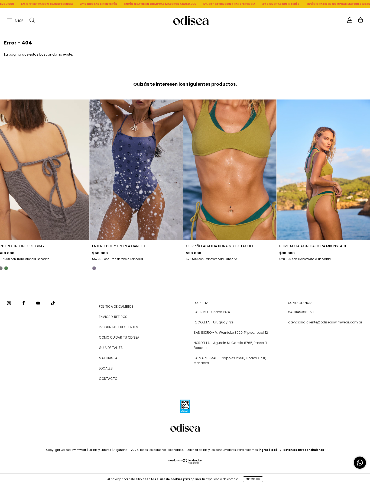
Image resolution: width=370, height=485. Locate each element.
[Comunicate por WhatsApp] (360, 463)
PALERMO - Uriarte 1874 (212, 312)
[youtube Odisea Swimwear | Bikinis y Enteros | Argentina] (38, 303)
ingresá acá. (268, 450)
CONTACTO (108, 378)
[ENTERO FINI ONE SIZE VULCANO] (6, 268)
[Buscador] (32, 20)
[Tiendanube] (185, 462)
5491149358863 (301, 312)
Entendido (253, 479)
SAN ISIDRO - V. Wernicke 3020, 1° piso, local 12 (231, 332)
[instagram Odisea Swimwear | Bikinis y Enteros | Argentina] (9, 303)
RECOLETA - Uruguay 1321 (214, 322)
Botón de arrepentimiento (303, 450)
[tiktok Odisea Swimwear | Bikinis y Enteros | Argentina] (53, 303)
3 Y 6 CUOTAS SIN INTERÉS (66, 4)
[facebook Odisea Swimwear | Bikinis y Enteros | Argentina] (24, 303)
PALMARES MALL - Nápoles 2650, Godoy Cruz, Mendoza (230, 360)
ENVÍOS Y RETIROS (113, 316)
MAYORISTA (108, 358)
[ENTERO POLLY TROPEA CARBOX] (94, 268)
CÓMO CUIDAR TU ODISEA (119, 337)
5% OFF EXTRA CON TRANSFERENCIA (196, 4)
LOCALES (106, 368)
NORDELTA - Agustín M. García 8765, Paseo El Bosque (230, 345)
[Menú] (15, 20)
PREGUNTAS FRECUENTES (118, 327)
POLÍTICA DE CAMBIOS (116, 306)
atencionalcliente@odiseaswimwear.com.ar (325, 322)
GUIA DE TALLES (111, 347)
